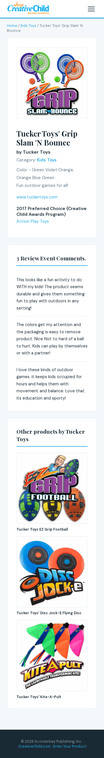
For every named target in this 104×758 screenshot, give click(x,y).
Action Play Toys (32, 221)
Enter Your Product (69, 746)
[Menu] (91, 9)
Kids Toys (28, 25)
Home (12, 25)
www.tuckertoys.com (36, 197)
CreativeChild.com (34, 746)
